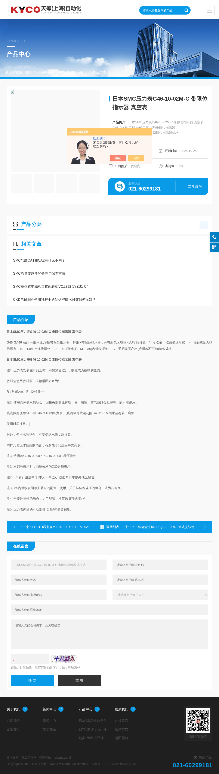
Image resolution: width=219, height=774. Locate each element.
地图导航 (121, 738)
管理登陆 (45, 757)
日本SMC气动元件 (70, 72)
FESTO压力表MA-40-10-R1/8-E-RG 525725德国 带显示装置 (75, 527)
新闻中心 (49, 709)
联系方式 (121, 729)
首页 (28, 72)
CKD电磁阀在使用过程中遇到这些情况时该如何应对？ (54, 299)
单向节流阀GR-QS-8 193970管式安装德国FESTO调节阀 (178, 527)
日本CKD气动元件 (93, 729)
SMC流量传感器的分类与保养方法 (39, 273)
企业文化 (13, 729)
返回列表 (112, 527)
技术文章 (49, 729)
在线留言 (121, 721)
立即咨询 (195, 186)
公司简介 (13, 721)
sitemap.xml (63, 757)
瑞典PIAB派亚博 (91, 738)
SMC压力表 (97, 72)
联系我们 (121, 709)
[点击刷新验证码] (64, 659)
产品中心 (44, 72)
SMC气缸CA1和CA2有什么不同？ (39, 260)
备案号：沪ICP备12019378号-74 (114, 764)
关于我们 (13, 709)
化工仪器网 (29, 757)
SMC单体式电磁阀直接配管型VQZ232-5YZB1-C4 (51, 286)
